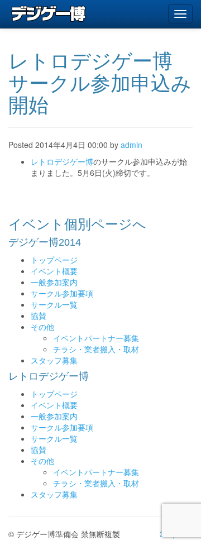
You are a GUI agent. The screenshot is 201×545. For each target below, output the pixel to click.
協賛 (38, 315)
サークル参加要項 (62, 293)
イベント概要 (54, 270)
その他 (42, 326)
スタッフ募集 (54, 360)
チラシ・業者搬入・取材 (96, 349)
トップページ (54, 259)
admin (131, 144)
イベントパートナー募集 (96, 337)
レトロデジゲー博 (62, 161)
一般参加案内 (54, 282)
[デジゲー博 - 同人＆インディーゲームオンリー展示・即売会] (48, 14)
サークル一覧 (54, 304)
